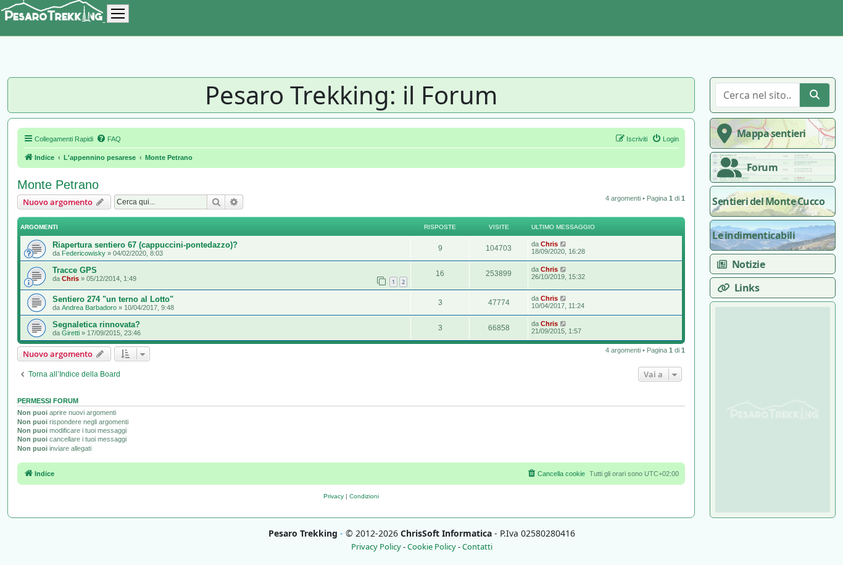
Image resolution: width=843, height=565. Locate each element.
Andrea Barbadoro (89, 307)
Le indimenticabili (753, 235)
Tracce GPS (74, 270)
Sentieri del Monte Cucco (768, 201)
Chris (549, 244)
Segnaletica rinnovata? (96, 324)
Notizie (748, 264)
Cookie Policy (431, 547)
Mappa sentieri (771, 133)
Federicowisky (84, 253)
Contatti (477, 547)
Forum (762, 167)
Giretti (71, 333)
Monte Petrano (58, 184)
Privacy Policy (376, 547)
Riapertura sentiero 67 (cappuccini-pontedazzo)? (145, 244)
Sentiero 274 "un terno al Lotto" (112, 299)
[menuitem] (108, 139)
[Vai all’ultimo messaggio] (564, 244)
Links (746, 288)
